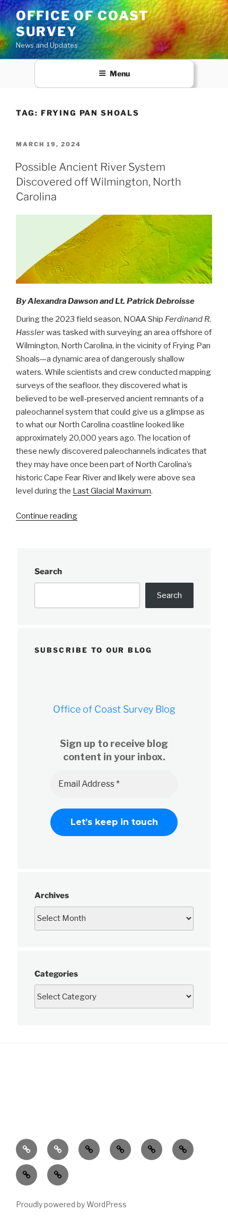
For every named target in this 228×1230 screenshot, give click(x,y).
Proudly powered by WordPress (71, 1204)
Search (48, 571)
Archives (51, 895)
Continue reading (46, 516)
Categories (56, 974)
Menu (120, 73)
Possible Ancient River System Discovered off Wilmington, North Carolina (98, 182)
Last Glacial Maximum (112, 491)
